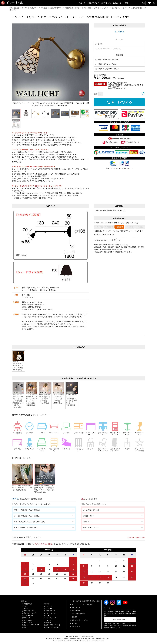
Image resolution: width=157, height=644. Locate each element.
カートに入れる (121, 102)
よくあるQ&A (76, 610)
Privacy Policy (85, 640)
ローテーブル (54, 433)
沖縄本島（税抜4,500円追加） (108, 69)
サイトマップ (76, 626)
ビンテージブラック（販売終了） (109, 48)
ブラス (100, 44)
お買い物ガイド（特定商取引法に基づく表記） (86, 601)
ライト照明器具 (17, 434)
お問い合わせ (106, 3)
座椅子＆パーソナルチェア (103, 450)
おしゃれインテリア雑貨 (139, 450)
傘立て (127, 449)
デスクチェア (29, 449)
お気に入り (149, 3)
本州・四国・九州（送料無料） (108, 59)
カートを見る (154, 3)
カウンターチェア (139, 434)
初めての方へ (76, 607)
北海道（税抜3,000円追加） (107, 64)
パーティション (78, 450)
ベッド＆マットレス (42, 450)
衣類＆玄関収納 (54, 450)
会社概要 (74, 617)
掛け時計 (29, 433)
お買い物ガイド (93, 3)
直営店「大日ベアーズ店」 (80, 620)
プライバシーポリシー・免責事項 (82, 604)
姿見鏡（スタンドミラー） (115, 450)
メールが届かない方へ (79, 614)
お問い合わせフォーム (120, 619)
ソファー (42, 433)
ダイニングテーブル (91, 434)
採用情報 (74, 623)
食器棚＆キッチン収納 (115, 434)
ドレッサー (91, 449)
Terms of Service (96, 640)
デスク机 (17, 449)
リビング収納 (78, 433)
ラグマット (66, 449)
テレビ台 (66, 433)
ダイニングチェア (103, 434)
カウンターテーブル (127, 434)
